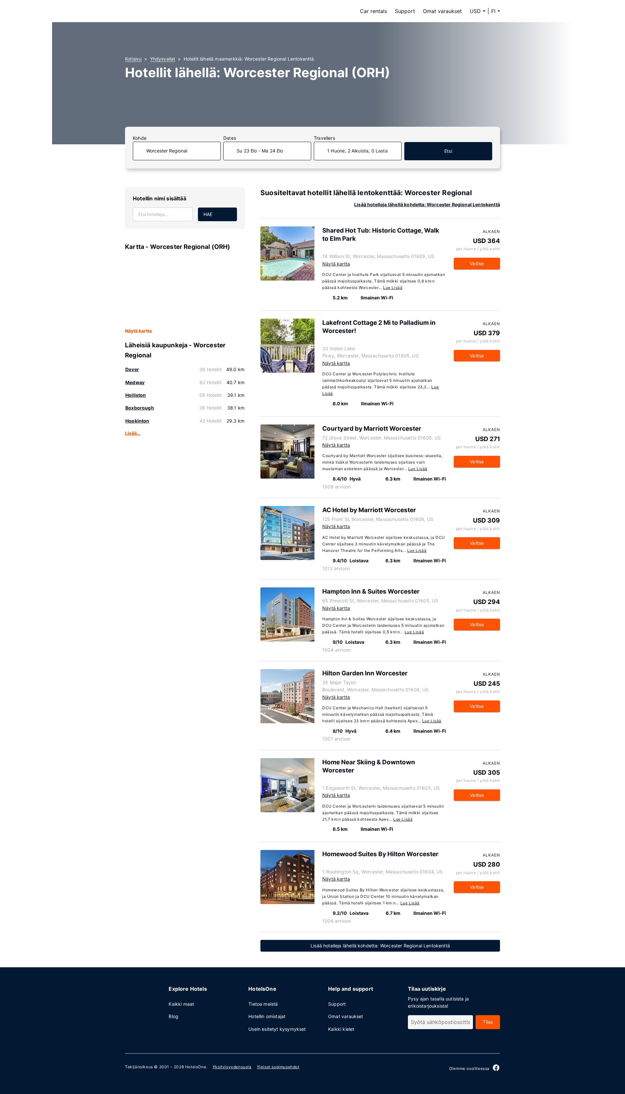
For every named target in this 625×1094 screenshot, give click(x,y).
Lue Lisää (392, 287)
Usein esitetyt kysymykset (277, 1029)
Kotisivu (133, 59)
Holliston (135, 395)
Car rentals (373, 11)
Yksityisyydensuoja (232, 1066)
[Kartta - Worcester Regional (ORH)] (185, 289)
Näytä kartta (138, 331)
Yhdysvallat (162, 59)
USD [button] (475, 11)
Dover (132, 369)
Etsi (448, 151)
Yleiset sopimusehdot (278, 1066)
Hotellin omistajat (266, 1016)
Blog (173, 1016)
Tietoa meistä (263, 1004)
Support (405, 11)
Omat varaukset (442, 11)
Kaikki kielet (341, 1029)
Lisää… (132, 433)
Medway (135, 382)
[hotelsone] (166, 11)
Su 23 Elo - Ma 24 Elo (260, 150)
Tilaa (488, 1022)
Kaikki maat (181, 1004)
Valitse (477, 263)
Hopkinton (137, 421)
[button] (495, 11)
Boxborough (139, 407)
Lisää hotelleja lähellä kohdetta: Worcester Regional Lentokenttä (427, 204)
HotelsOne (195, 1066)
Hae (208, 214)
